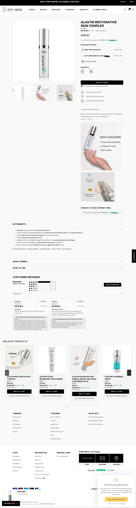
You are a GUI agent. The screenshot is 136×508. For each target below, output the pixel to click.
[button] (85, 30)
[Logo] (12, 9)
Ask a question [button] (112, 285)
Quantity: (85, 67)
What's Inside (20, 261)
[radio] (83, 50)
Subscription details (90, 61)
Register (123, 1)
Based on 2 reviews (19, 283)
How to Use (19, 268)
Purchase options (88, 45)
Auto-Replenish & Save (96, 56)
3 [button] (69, 406)
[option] (44, 51)
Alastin (85, 28)
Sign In (132, 1)
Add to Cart (19, 391)
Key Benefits (19, 224)
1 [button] (66, 406)
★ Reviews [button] (134, 256)
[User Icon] (133, 10)
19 (85, 86)
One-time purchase (92, 50)
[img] (27, 306)
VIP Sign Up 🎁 (9, 503)
